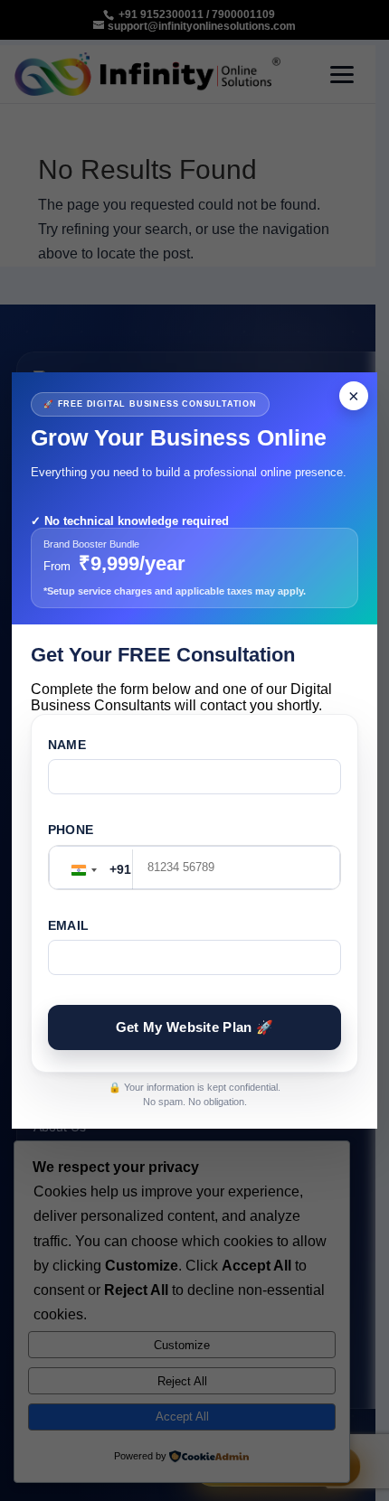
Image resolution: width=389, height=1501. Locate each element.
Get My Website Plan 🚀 (194, 1027)
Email (68, 925)
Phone (70, 829)
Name (67, 744)
